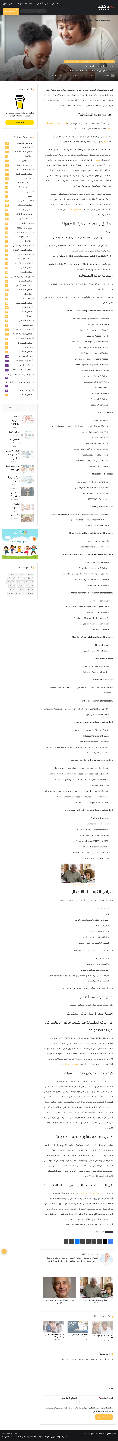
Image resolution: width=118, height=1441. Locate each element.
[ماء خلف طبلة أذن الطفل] (27, 468)
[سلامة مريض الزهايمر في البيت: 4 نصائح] (78, 1327)
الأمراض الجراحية (25, 237)
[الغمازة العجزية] (27, 506)
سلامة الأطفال (26, 224)
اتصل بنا (5, 1437)
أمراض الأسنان (26, 321)
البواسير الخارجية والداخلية (15, 421)
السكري (11, 582)
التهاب (30, 574)
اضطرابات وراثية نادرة (69, 1064)
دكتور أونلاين (87, 1434)
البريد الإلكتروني (106, 1398)
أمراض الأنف (27, 352)
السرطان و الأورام (24, 285)
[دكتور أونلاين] (106, 7)
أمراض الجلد (27, 272)
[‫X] (105, 1241)
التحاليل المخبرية (25, 259)
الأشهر (10, 408)
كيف (11, 593)
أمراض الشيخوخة (24, 361)
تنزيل (30, 593)
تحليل (12, 590)
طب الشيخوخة (25, 4)
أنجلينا (98, 160)
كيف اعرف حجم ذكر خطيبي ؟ (14, 493)
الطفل (29, 586)
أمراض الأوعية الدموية (23, 250)
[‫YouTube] (85, 1265)
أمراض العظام (26, 281)
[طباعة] (66, 1241)
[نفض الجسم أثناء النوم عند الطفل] (27, 453)
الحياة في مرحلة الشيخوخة (20, 375)
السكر (19, 582)
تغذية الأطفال (26, 219)
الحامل (12, 574)
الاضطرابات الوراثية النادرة (88, 1194)
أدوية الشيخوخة (25, 391)
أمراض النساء (26, 148)
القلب (20, 586)
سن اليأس (20, 593)
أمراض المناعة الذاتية (23, 334)
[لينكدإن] (88, 1265)
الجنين (30, 196)
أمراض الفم (27, 312)
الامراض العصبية (90, 62)
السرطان (29, 582)
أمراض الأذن (27, 308)
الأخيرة (29, 408)
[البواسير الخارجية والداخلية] (27, 419)
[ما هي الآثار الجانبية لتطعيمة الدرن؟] (27, 434)
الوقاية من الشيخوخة (23, 370)
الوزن (21, 590)
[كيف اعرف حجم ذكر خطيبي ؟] (27, 491)
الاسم (110, 1389)
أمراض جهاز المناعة (24, 330)
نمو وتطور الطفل (73, 62)
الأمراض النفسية (25, 165)
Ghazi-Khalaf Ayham (10, 1434)
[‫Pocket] (88, 1241)
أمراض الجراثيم (26, 290)
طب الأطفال (43, 4)
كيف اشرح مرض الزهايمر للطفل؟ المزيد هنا (82, 885)
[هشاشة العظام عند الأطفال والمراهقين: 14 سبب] (53, 1327)
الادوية (30, 316)
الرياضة (12, 578)
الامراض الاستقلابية (24, 233)
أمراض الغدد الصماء (23, 170)
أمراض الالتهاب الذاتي (22, 339)
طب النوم (28, 348)
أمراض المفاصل (25, 255)
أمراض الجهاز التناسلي (22, 246)
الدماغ (20, 578)
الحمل (30, 192)
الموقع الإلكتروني (69, 1398)
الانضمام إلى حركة (75, 210)
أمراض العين (27, 268)
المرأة (12, 586)
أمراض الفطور (26, 395)
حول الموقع (62, 1437)
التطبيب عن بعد (25, 299)
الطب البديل (8, 4)
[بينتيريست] (99, 1241)
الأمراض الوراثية (25, 183)
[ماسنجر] (77, 1241)
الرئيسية (55, 4)
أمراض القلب (27, 241)
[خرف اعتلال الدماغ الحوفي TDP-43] (102, 1327)
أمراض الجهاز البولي (24, 174)
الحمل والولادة (26, 210)
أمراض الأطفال (86, 20)
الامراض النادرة (26, 187)
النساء (30, 590)
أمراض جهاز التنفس (23, 264)
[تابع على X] (99, 76)
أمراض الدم (27, 294)
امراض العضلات (25, 343)
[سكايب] (82, 1241)
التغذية (29, 179)
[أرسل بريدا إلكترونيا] (97, 76)
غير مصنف (28, 325)
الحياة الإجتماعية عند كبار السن (18, 382)
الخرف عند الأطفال (99, 1232)
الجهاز (21, 574)
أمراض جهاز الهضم (24, 152)
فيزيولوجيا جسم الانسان (22, 277)
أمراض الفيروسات (24, 303)
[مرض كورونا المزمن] (27, 480)
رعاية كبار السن (25, 365)
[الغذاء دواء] (27, 518)
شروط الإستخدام (18, 1437)
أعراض (105, 142)
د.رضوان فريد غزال (105, 76)
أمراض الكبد (27, 156)
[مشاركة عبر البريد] (71, 1241)
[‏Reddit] (93, 1241)
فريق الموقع (49, 1437)
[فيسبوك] (110, 1241)
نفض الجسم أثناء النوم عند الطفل (13, 455)
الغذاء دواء (14, 515)
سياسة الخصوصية (35, 1437)
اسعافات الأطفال (24, 228)
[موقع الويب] (96, 1265)
